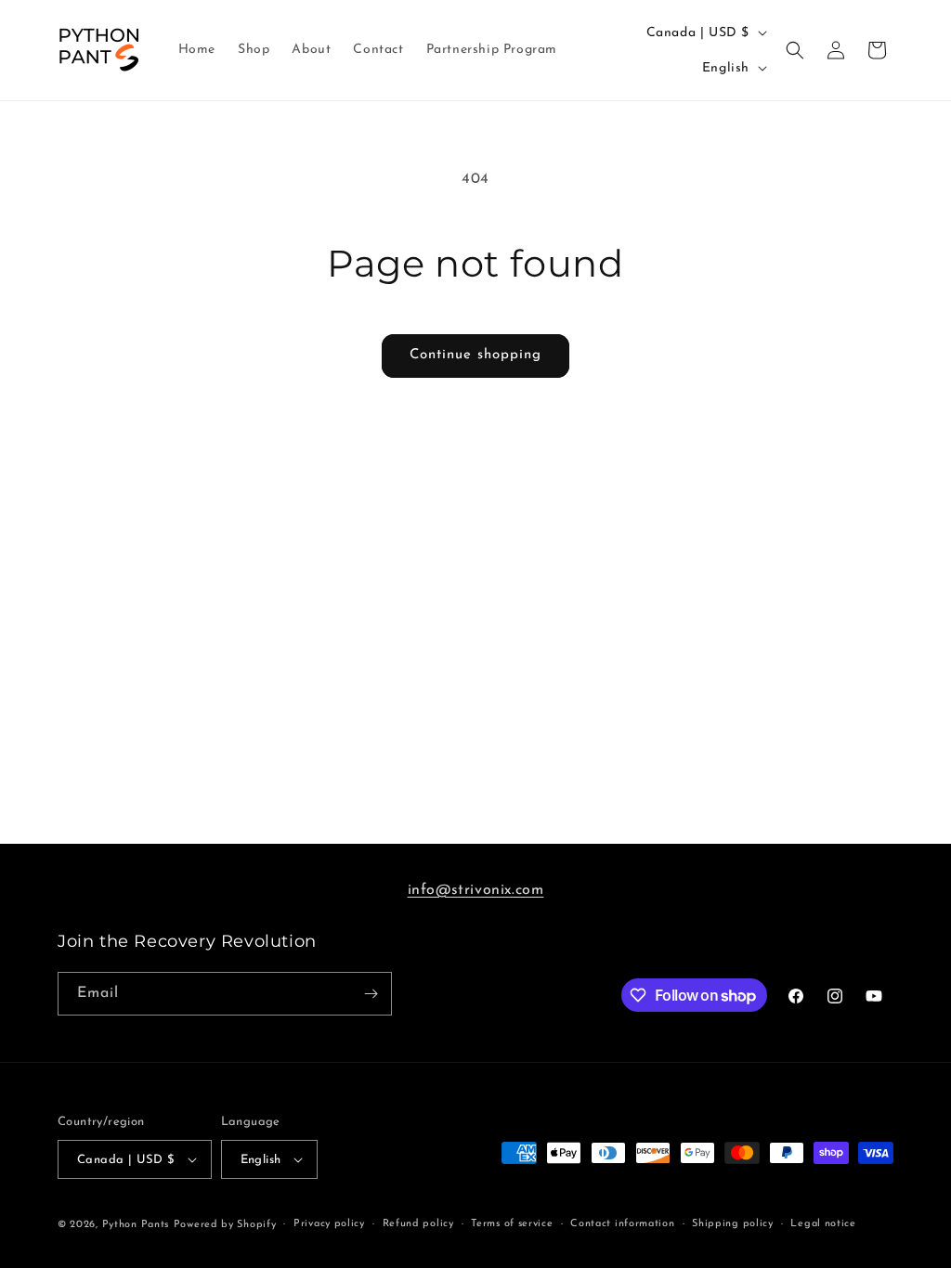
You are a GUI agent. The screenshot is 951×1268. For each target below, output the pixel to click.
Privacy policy (329, 1224)
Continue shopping (475, 355)
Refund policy (418, 1224)
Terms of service (512, 1224)
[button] (795, 50)
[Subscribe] (370, 994)
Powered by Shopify (225, 1225)
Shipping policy (733, 1224)
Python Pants (135, 1225)
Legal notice (822, 1224)
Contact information (622, 1224)
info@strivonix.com (476, 890)
